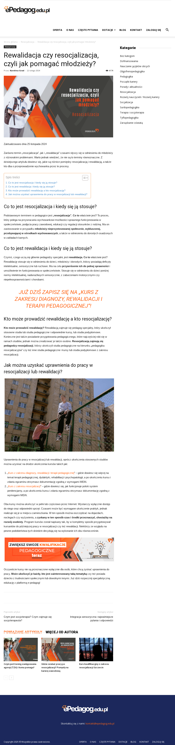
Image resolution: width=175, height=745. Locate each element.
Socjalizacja (126, 102)
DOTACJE (107, 30)
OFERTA (57, 30)
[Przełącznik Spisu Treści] (83, 178)
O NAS (70, 30)
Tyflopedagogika (129, 117)
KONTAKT (136, 30)
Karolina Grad (17, 70)
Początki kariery (128, 81)
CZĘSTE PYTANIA (88, 30)
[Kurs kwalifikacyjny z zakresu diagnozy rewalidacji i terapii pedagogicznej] (59, 560)
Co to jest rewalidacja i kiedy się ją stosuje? (31, 186)
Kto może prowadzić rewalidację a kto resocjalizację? (36, 190)
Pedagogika (126, 76)
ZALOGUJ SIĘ (153, 30)
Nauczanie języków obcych (135, 66)
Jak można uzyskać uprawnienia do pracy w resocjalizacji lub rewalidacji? (47, 194)
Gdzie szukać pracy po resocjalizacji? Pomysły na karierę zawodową (54, 667)
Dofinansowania (129, 61)
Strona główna (11, 41)
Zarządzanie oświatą (131, 122)
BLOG (122, 30)
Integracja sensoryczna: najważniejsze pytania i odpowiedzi (91, 618)
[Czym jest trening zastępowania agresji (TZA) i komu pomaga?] (21, 649)
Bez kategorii (127, 56)
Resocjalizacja (27, 41)
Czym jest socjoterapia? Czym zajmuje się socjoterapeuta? (28, 618)
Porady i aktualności (131, 86)
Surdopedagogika (129, 107)
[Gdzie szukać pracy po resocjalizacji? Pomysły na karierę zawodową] (58, 649)
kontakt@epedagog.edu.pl (100, 723)
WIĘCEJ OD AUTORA (62, 632)
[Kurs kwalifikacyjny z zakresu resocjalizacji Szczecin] (96, 649)
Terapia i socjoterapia (132, 112)
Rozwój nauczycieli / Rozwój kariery (139, 97)
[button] (167, 30)
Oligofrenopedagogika (132, 71)
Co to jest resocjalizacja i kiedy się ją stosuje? (32, 182)
